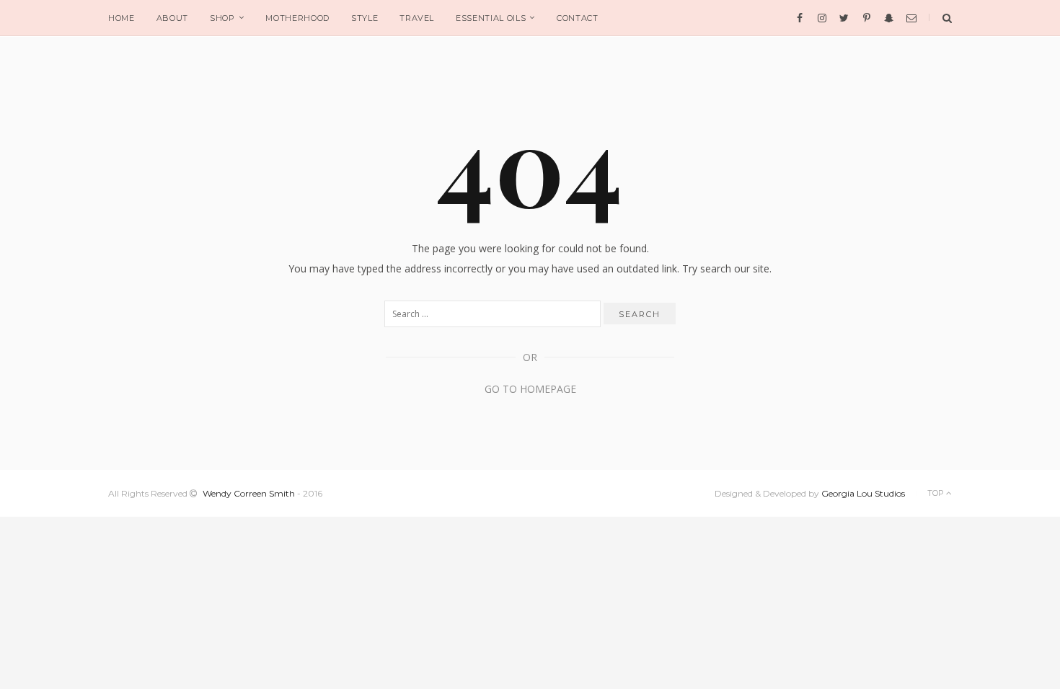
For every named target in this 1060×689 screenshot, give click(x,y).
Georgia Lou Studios (863, 493)
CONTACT (578, 18)
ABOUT (172, 18)
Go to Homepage (530, 389)
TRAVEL (416, 18)
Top (936, 493)
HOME (121, 18)
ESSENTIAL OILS (491, 18)
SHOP (222, 18)
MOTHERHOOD (297, 18)
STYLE (364, 18)
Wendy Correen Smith (249, 493)
